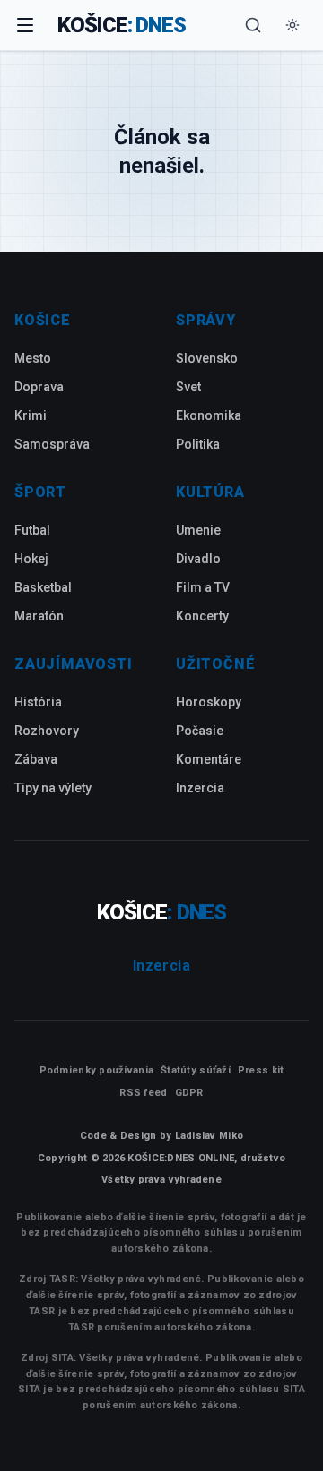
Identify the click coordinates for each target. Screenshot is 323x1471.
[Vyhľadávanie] (253, 25)
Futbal (32, 530)
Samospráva (52, 444)
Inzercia (200, 788)
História (38, 702)
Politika (198, 444)
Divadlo (198, 559)
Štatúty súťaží (196, 1070)
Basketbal (43, 587)
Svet (188, 387)
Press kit (261, 1070)
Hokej (31, 559)
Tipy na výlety (53, 788)
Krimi (30, 415)
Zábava (35, 759)
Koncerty (202, 616)
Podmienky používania (96, 1070)
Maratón (39, 616)
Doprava (39, 387)
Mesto (32, 358)
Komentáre (208, 759)
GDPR (189, 1093)
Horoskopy (208, 702)
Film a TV (203, 587)
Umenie (198, 530)
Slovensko (207, 358)
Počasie (199, 730)
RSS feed (143, 1093)
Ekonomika (208, 415)
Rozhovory (46, 730)
